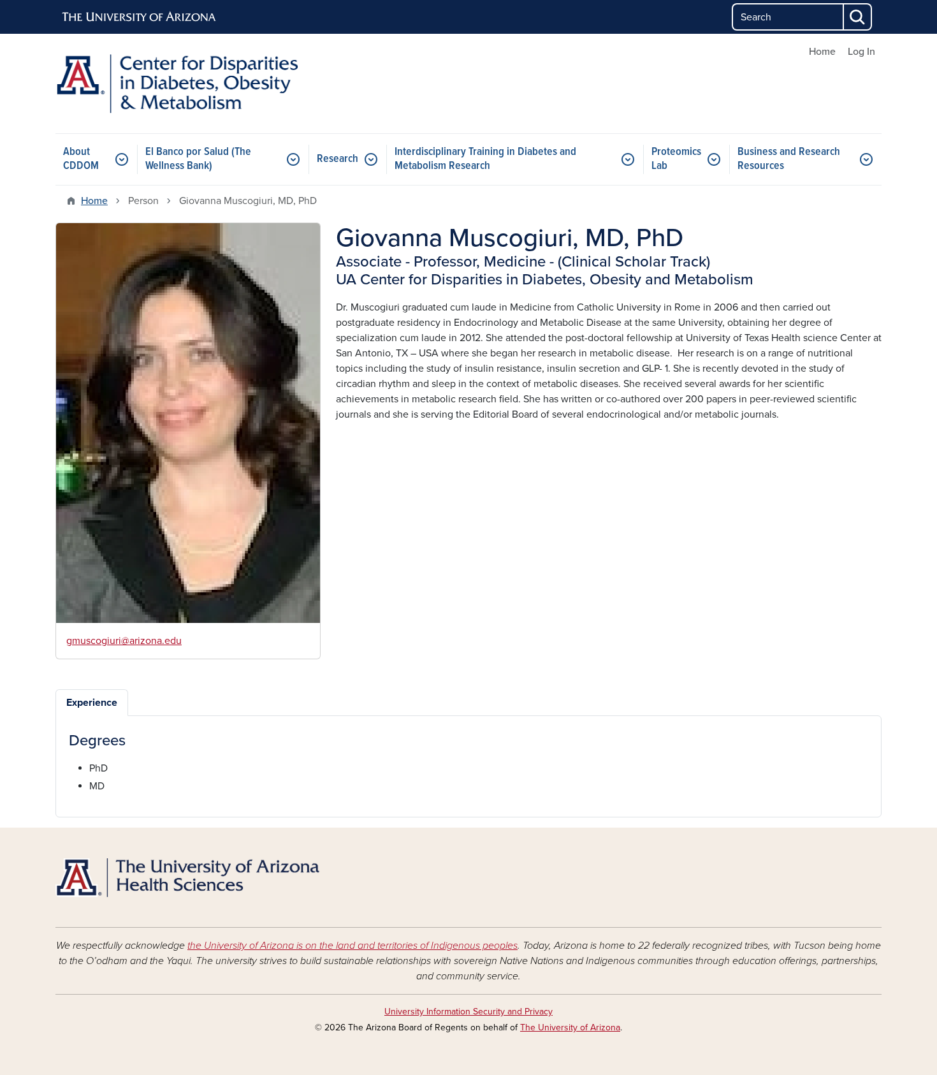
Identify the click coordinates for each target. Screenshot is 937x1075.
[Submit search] (858, 17)
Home (822, 51)
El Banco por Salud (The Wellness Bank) (198, 159)
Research (337, 159)
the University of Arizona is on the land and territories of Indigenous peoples (352, 945)
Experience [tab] (91, 702)
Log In (861, 51)
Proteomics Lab (676, 159)
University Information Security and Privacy (468, 1011)
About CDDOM (81, 159)
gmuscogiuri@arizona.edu (124, 640)
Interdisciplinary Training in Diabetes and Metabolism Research (485, 159)
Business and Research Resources (788, 159)
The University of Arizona (570, 1027)
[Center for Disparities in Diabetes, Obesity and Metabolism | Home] (188, 83)
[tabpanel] (468, 763)
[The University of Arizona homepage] (139, 17)
